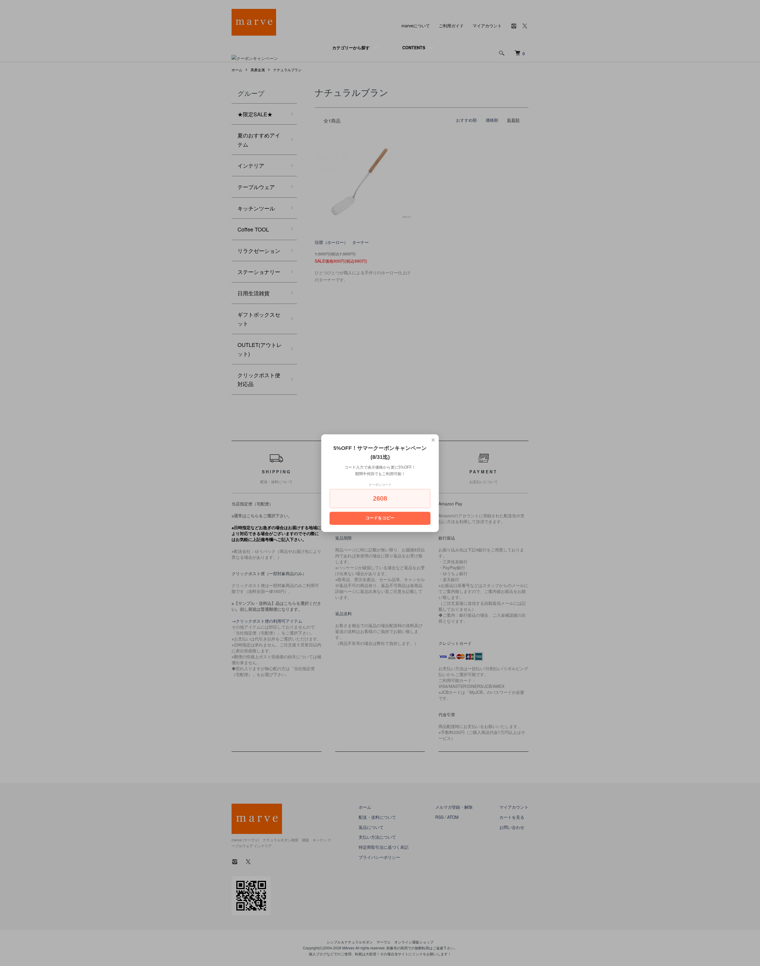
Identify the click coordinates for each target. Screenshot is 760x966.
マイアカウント (487, 25)
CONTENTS (413, 47)
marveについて (415, 25)
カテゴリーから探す (351, 47)
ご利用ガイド (451, 25)
